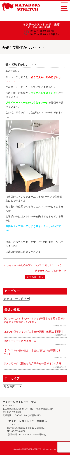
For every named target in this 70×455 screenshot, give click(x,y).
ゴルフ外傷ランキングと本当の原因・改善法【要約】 (34, 331)
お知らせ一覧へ (35, 277)
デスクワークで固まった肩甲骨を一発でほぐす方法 (32, 363)
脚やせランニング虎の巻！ (49, 270)
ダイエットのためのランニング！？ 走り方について (34, 265)
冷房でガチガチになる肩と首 (20, 340)
